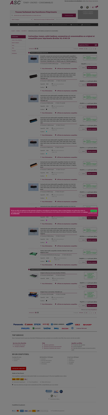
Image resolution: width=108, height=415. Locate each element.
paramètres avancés (92, 212)
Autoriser (94, 211)
